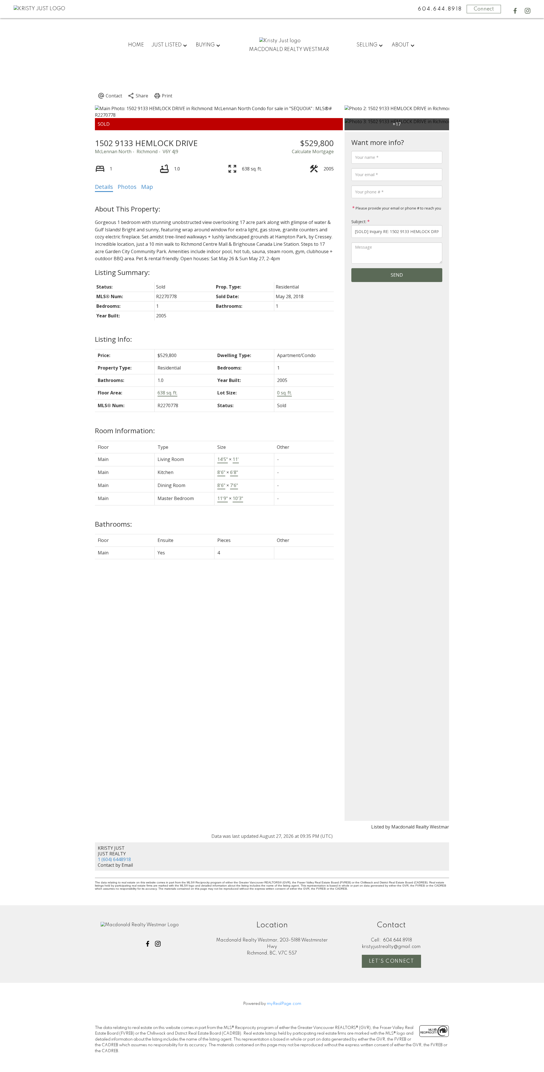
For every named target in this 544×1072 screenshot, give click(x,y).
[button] (515, 11)
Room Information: (125, 430)
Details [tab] (104, 187)
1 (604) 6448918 (114, 859)
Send (397, 275)
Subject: (358, 221)
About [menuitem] (400, 45)
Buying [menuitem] (205, 45)
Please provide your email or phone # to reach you (398, 208)
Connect (484, 9)
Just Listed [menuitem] (166, 45)
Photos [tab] (127, 187)
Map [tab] (147, 187)
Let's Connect (391, 961)
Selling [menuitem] (366, 45)
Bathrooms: (113, 524)
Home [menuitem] (136, 45)
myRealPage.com (284, 1004)
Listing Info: (113, 339)
